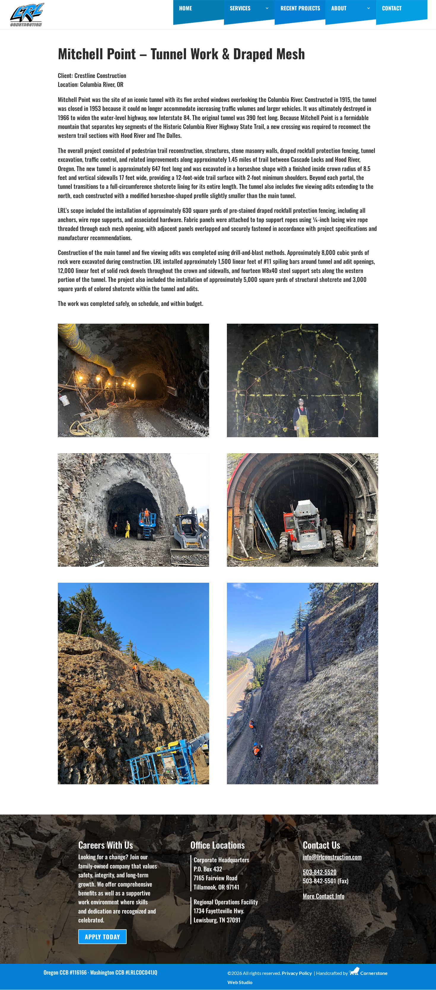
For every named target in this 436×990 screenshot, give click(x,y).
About (338, 9)
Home (185, 9)
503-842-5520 (320, 871)
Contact (392, 9)
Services (240, 9)
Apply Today (102, 936)
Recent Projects (300, 9)
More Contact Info (323, 895)
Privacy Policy (297, 973)
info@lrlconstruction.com (332, 856)
